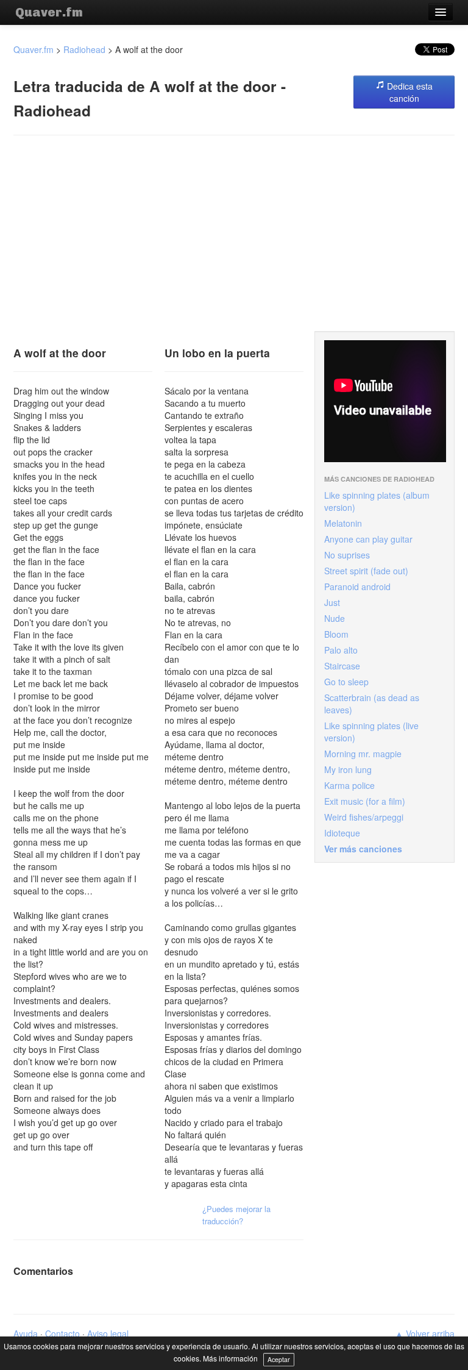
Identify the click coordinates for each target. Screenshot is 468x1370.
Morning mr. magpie (363, 753)
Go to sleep (346, 682)
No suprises (347, 555)
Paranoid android (357, 586)
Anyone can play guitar (368, 539)
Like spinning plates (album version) (377, 501)
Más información (230, 1358)
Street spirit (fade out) (366, 571)
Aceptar (279, 1359)
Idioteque (342, 833)
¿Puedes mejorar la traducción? (236, 1215)
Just (332, 602)
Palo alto (341, 650)
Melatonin (343, 523)
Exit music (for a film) (364, 801)
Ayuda (25, 1333)
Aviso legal (108, 1333)
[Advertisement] (234, 233)
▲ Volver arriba (425, 1333)
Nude (334, 618)
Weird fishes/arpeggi (363, 817)
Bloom (336, 634)
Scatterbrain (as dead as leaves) (371, 703)
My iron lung (348, 769)
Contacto (62, 1333)
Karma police (349, 785)
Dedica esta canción (409, 92)
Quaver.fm (49, 12)
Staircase (342, 666)
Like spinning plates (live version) (371, 731)
